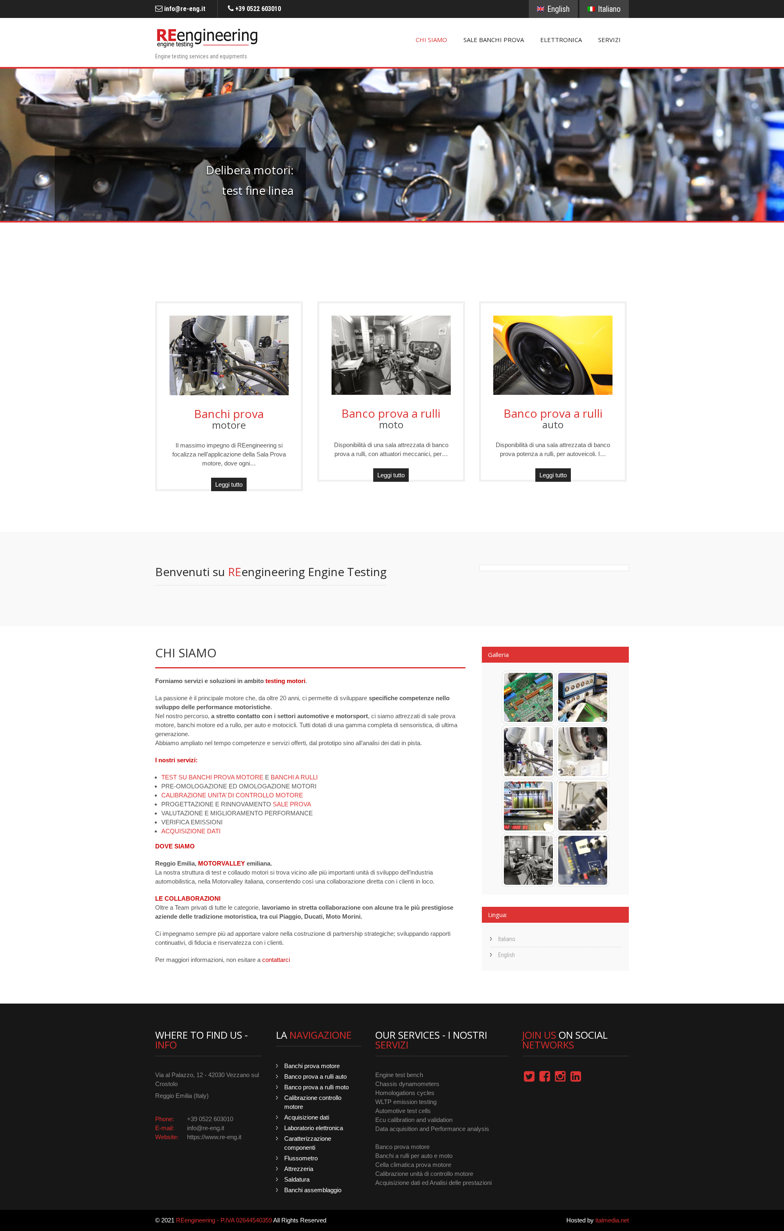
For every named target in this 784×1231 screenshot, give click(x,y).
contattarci (276, 959)
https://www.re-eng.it (214, 1136)
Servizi (609, 40)
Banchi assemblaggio (312, 1189)
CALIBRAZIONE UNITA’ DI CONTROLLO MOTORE (232, 795)
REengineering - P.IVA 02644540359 (224, 1220)
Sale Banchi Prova (493, 40)
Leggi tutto (229, 484)
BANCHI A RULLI (294, 777)
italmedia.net (612, 1220)
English (557, 9)
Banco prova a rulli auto (315, 1076)
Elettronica (561, 40)
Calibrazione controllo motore (312, 1102)
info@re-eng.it (184, 9)
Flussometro (301, 1158)
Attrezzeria (298, 1168)
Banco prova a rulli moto (316, 1087)
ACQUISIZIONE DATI (190, 831)
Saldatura (297, 1179)
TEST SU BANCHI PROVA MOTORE (212, 777)
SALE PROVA (292, 804)
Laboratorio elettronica (313, 1127)
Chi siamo (431, 40)
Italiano (608, 9)
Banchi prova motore (312, 1065)
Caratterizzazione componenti (307, 1143)
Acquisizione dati (306, 1117)
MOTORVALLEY (221, 863)
